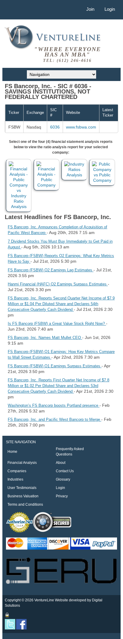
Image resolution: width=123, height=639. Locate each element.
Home (12, 452)
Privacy (62, 496)
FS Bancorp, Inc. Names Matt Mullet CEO (45, 337)
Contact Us (65, 471)
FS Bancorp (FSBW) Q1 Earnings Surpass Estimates (55, 366)
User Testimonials (21, 488)
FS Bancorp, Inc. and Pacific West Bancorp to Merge (54, 419)
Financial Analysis (22, 463)
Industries (15, 479)
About (60, 463)
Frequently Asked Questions (70, 451)
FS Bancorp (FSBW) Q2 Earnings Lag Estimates (50, 270)
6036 (55, 127)
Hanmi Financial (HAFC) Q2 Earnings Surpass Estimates (58, 284)
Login (109, 9)
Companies (16, 471)
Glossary (63, 479)
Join (90, 9)
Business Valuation (23, 496)
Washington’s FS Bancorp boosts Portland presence (53, 405)
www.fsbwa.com (81, 127)
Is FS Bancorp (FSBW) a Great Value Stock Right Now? (57, 323)
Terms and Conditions (25, 504)
